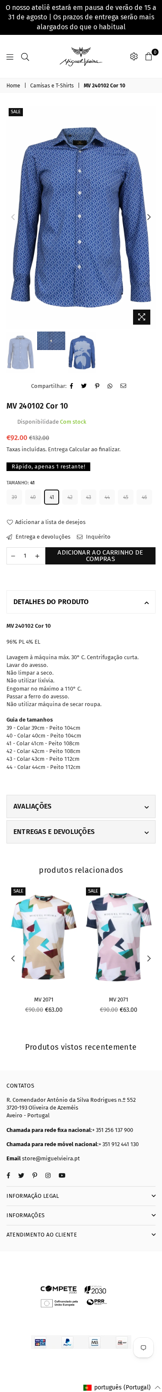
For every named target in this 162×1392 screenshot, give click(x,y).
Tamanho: (20, 483)
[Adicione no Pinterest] (97, 386)
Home (13, 86)
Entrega (58, 449)
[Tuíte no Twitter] (84, 386)
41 (52, 497)
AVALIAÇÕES (32, 806)
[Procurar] (25, 56)
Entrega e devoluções (42, 536)
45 (125, 497)
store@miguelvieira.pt (51, 1158)
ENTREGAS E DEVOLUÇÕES (54, 832)
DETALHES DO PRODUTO (51, 602)
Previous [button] (12, 217)
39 (14, 497)
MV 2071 (44, 999)
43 (88, 497)
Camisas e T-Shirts (52, 86)
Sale (16, 112)
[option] (81, 217)
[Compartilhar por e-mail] (123, 386)
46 (144, 497)
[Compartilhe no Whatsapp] (110, 386)
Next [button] (149, 217)
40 (33, 497)
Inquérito (98, 536)
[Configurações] (134, 56)
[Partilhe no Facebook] (72, 386)
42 (70, 497)
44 (107, 497)
